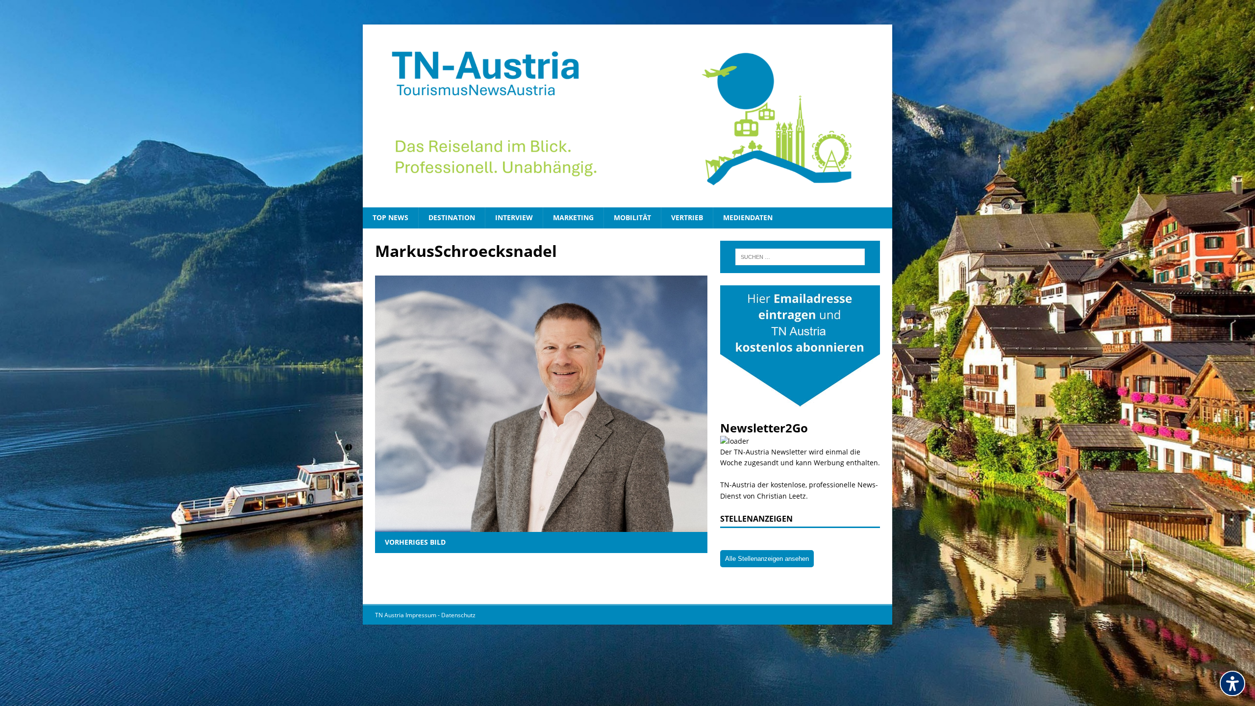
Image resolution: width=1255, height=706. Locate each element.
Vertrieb (687, 217)
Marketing (573, 217)
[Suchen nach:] (800, 257)
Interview (514, 217)
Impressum (421, 615)
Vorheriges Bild (415, 542)
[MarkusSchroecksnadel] (541, 526)
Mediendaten (748, 217)
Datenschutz (458, 615)
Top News (390, 217)
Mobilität (632, 217)
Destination (451, 217)
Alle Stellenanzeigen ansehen (767, 558)
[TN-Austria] (627, 116)
